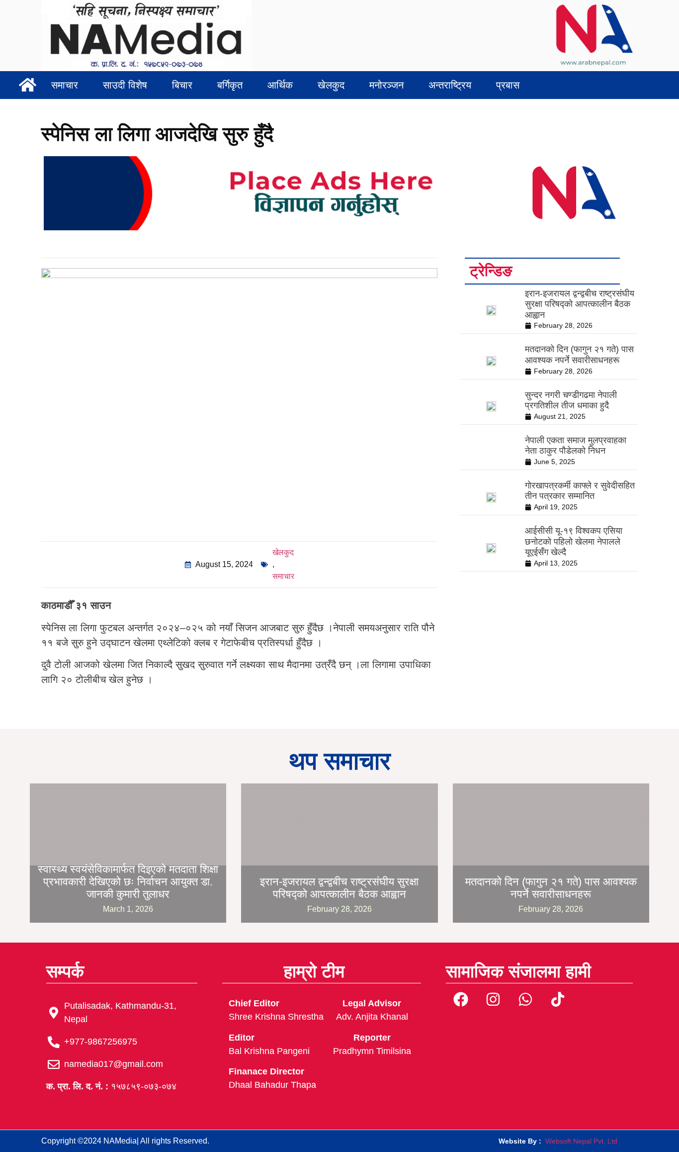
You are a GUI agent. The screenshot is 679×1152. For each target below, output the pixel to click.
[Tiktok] (558, 999)
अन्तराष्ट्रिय (449, 85)
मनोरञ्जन (386, 85)
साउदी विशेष (125, 85)
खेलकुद (331, 85)
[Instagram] (493, 999)
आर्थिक (280, 85)
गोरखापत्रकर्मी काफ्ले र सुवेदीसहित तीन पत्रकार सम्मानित (580, 490)
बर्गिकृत (230, 85)
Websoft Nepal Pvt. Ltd (581, 1141)
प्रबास (507, 85)
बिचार (182, 85)
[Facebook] (461, 999)
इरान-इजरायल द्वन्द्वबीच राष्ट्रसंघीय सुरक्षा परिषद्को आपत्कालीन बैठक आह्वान (579, 304)
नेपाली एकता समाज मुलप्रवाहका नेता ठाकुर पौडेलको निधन (575, 445)
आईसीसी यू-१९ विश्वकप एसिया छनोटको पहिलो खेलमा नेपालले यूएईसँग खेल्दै (573, 541)
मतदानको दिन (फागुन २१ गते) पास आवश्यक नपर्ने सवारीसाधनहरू (579, 354)
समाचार (64, 85)
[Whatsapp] (525, 999)
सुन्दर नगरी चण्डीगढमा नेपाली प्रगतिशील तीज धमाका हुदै (571, 400)
